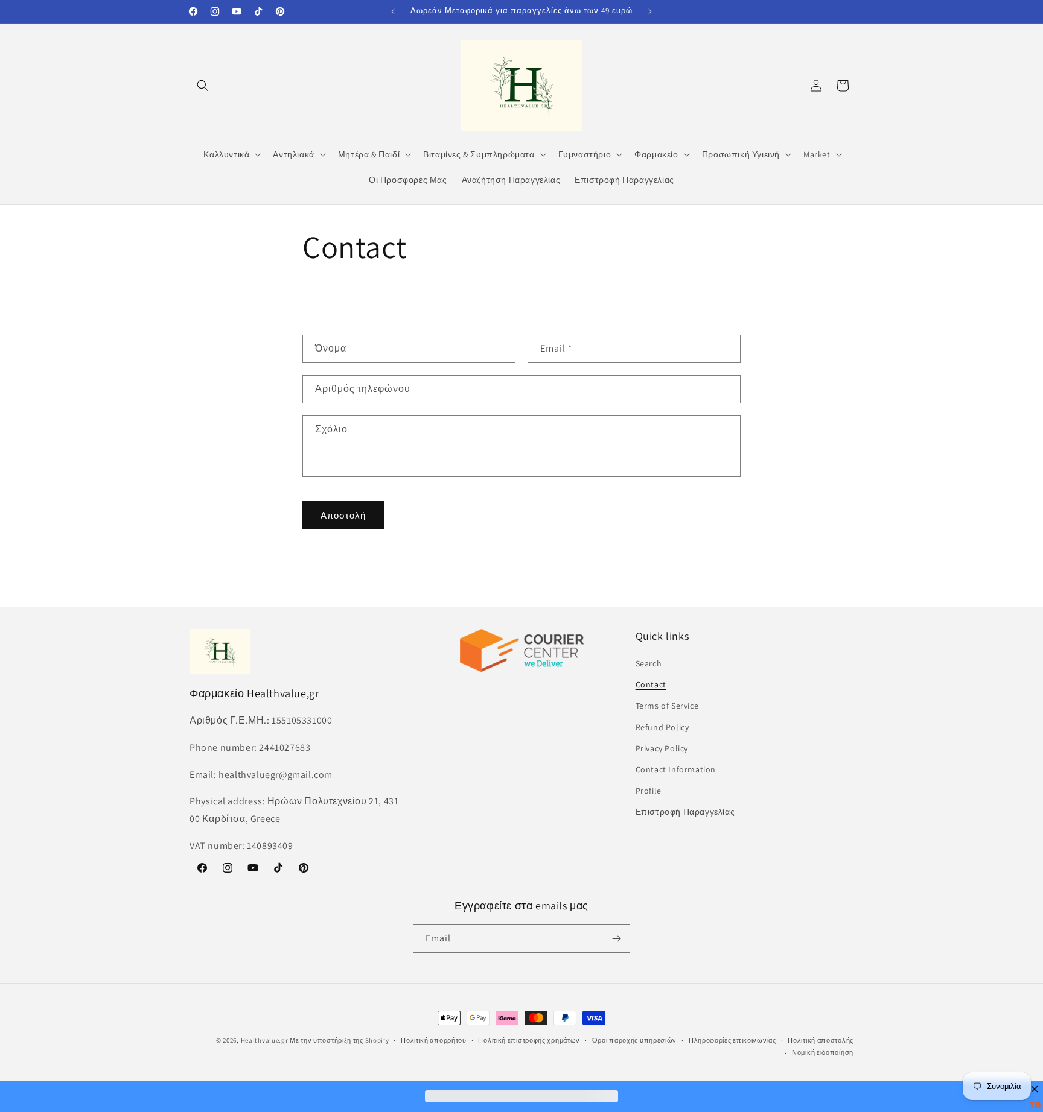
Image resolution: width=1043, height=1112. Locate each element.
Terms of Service (667, 705)
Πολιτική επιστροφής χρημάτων (529, 1040)
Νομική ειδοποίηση (822, 1052)
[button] (203, 85)
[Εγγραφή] (616, 938)
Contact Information (676, 769)
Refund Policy (662, 727)
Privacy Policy (662, 748)
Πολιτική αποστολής (820, 1040)
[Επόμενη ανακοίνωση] (650, 11)
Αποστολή (343, 515)
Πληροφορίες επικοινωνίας (732, 1040)
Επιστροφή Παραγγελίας (685, 811)
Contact (651, 684)
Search (649, 663)
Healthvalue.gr (265, 1040)
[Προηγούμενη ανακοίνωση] (393, 11)
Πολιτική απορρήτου (434, 1040)
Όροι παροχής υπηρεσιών (634, 1040)
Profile (649, 790)
